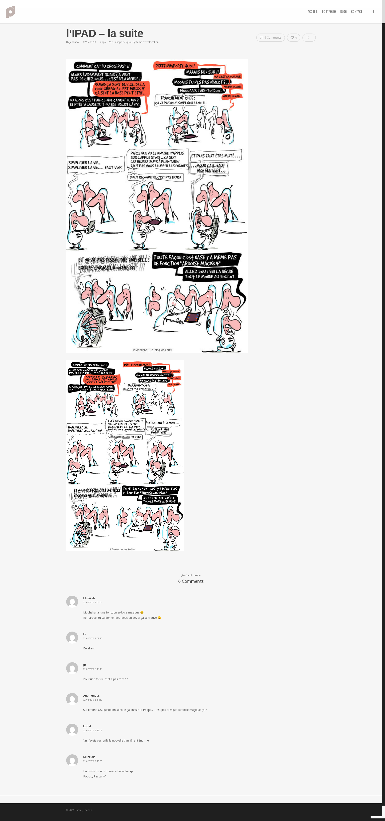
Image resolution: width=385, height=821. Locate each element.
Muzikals (89, 598)
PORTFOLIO (329, 12)
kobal (87, 726)
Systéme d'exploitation (146, 42)
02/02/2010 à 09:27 (92, 638)
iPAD (110, 42)
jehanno (74, 42)
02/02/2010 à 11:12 (92, 699)
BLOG (343, 12)
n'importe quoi (123, 42)
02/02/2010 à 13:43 (92, 730)
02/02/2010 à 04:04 (92, 602)
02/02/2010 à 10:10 (92, 668)
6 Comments (272, 37)
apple (103, 42)
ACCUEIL (313, 12)
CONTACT (356, 12)
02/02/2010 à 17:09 (92, 761)
